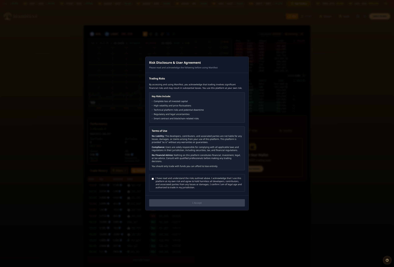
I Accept (197, 203)
